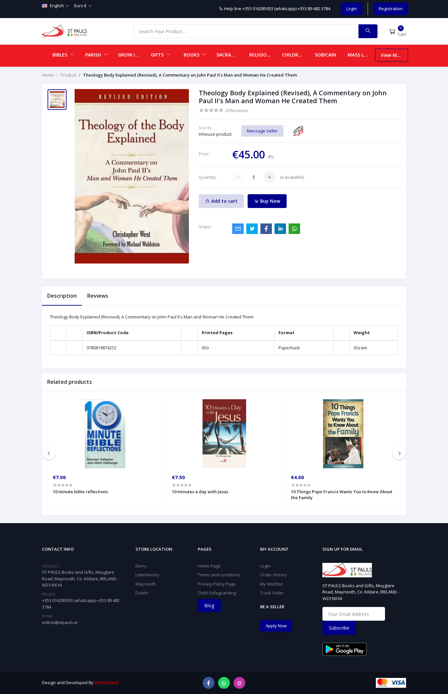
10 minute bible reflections (80, 492)
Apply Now (276, 626)
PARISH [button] (93, 55)
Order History (273, 575)
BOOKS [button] (192, 55)
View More (392, 55)
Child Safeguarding (217, 593)
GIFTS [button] (158, 55)
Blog (209, 605)
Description (62, 295)
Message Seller (262, 131)
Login (351, 9)
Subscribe (339, 628)
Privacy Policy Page (217, 584)
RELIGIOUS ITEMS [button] (263, 55)
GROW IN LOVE (132, 55)
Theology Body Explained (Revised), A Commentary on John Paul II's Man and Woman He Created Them (190, 75)
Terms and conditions (219, 575)
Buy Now (269, 201)
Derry (141, 566)
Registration (391, 9)
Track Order (272, 593)
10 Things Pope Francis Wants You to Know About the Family (341, 494)
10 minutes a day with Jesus (200, 492)
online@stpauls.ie (60, 622)
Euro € (80, 6)
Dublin (141, 593)
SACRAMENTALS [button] (230, 55)
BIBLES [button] (60, 55)
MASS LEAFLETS (361, 55)
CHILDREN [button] (294, 55)
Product (68, 75)
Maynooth (145, 584)
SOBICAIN (325, 55)
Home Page (209, 566)
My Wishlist (271, 584)
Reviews (97, 295)
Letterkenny (147, 575)
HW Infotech (106, 682)
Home (48, 75)
